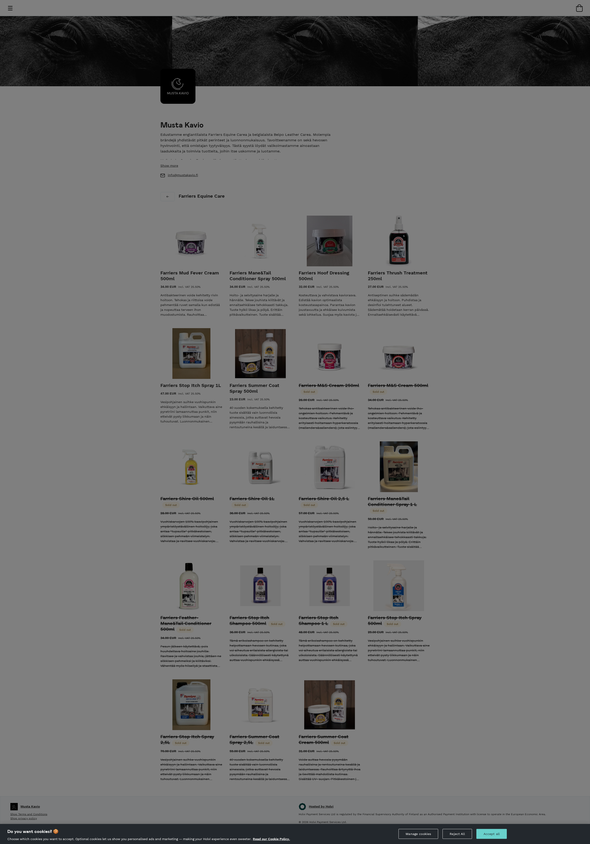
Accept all (492, 833)
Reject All (457, 833)
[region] (295, 834)
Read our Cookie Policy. (271, 839)
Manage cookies (418, 833)
